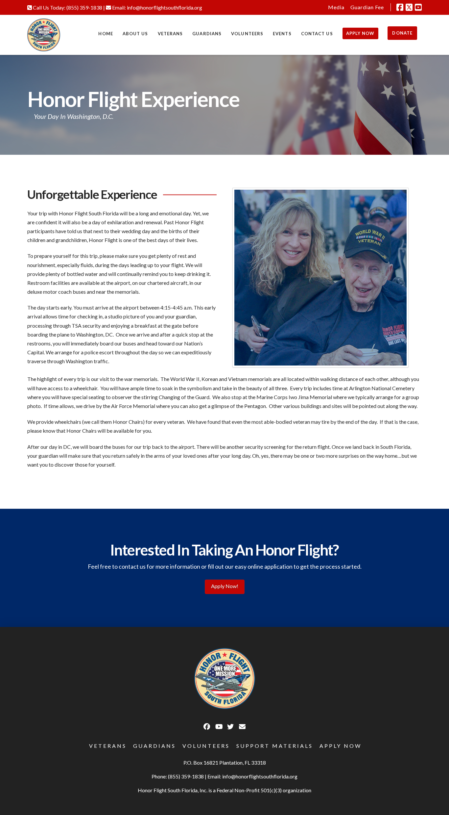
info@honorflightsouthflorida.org (164, 7)
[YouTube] (418, 7)
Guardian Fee (367, 7)
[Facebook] (399, 7)
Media (336, 7)
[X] (409, 7)
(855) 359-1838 (84, 7)
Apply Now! (224, 586)
